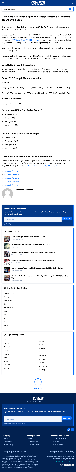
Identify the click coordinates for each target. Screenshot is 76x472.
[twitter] (68, 429)
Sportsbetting (34, 441)
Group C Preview (11, 178)
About (6, 438)
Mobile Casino (58, 445)
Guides (30, 438)
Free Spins (56, 441)
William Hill (32, 166)
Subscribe (66, 218)
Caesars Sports (54, 166)
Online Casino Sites (59, 438)
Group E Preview (11, 185)
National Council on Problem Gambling (64, 461)
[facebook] (72, 429)
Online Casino (35, 445)
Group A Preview (11, 171)
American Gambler (24, 189)
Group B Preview (11, 174)
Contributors (8, 441)
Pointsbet (42, 166)
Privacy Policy (23, 224)
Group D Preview (11, 181)
